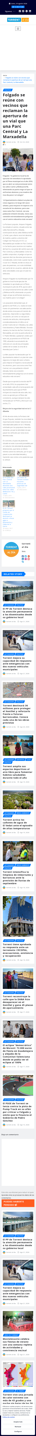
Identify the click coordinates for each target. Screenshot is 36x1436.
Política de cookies (8, 1417)
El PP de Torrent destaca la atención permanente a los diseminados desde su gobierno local (17, 613)
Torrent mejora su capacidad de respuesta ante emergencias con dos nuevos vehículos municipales (17, 663)
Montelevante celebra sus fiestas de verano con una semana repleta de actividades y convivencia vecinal (17, 1344)
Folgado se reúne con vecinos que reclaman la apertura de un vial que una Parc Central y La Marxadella (17, 80)
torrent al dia (11, 142)
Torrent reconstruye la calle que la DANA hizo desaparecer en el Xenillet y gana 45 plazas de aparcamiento (18, 1002)
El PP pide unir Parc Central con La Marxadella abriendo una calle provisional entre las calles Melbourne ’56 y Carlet (9, 486)
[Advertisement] (18, 50)
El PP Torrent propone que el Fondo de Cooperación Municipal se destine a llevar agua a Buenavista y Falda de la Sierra (8, 517)
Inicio (5, 75)
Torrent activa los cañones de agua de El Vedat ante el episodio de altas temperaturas (17, 824)
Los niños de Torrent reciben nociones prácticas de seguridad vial (22, 482)
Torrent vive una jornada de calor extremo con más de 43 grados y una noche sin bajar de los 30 (18, 1399)
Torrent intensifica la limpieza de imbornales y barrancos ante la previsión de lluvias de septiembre (18, 877)
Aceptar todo (18, 1422)
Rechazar (18, 1426)
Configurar (18, 1431)
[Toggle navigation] (18, 29)
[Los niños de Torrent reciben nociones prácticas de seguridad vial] (23, 473)
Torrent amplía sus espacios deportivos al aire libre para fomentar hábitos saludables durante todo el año (17, 772)
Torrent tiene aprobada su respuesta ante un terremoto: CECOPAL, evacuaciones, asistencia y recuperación (18, 950)
